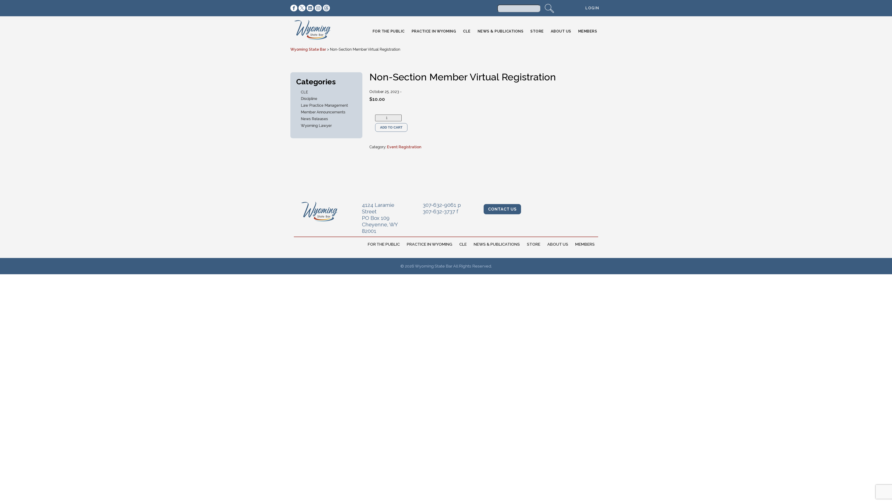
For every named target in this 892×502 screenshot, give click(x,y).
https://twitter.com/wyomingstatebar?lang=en (301, 8)
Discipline (309, 98)
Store (537, 31)
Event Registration (404, 147)
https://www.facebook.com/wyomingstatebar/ (293, 8)
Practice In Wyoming (434, 31)
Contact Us (502, 209)
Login (592, 8)
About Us (561, 31)
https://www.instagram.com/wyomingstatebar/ (318, 8)
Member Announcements (323, 112)
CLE (467, 31)
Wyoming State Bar (315, 31)
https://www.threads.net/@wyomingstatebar (326, 8)
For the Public (389, 31)
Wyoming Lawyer (316, 125)
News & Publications (501, 31)
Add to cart (391, 127)
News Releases (314, 119)
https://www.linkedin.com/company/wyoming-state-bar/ (310, 8)
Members (587, 31)
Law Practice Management (324, 105)
